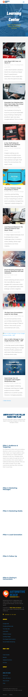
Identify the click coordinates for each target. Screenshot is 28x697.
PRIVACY (5, 694)
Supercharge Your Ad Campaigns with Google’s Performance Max (12, 379)
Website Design (19, 191)
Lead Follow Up (18, 316)
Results (5, 657)
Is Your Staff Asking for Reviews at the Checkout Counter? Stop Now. (12, 144)
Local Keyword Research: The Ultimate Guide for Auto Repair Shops (13, 228)
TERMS (10, 694)
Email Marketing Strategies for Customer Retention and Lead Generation (13, 271)
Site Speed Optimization (9, 639)
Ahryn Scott (9, 65)
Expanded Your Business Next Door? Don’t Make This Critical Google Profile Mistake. (13, 104)
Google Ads (17, 383)
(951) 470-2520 (7, 673)
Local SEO (7, 67)
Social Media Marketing (9, 641)
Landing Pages (7, 636)
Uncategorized (18, 65)
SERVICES (5, 619)
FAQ (4, 683)
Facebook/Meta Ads (8, 626)
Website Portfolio (7, 660)
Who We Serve (7, 678)
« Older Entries (7, 400)
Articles (5, 662)
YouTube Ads (6, 628)
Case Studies (6, 654)
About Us (5, 675)
